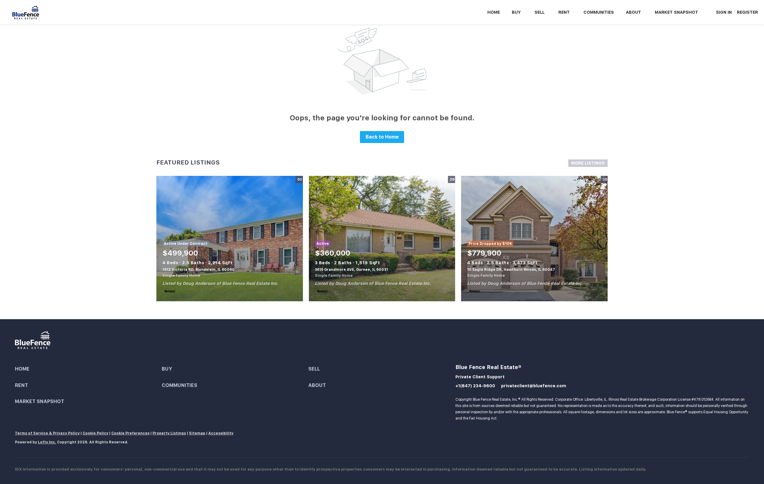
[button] (88, 369)
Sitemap (197, 433)
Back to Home (382, 137)
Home (493, 12)
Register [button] (747, 12)
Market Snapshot (676, 12)
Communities (598, 12)
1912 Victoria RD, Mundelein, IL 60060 (198, 270)
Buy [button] (516, 12)
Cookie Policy (95, 433)
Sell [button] (540, 12)
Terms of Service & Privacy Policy (47, 433)
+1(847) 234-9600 (475, 385)
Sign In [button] (724, 12)
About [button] (633, 12)
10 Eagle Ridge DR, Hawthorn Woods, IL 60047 (511, 270)
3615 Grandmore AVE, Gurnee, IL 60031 (351, 270)
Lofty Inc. (47, 442)
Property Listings (169, 433)
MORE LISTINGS (588, 163)
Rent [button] (564, 12)
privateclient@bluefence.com (533, 385)
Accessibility (220, 433)
